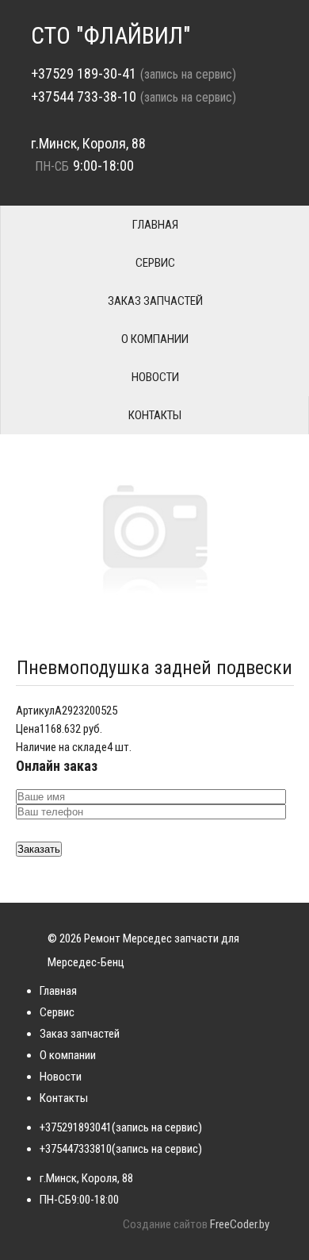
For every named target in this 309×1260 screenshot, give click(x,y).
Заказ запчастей (155, 301)
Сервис (155, 263)
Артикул (35, 710)
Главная (155, 225)
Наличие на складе (61, 747)
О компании (155, 339)
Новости (155, 377)
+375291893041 (76, 1127)
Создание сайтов (165, 1224)
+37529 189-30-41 (83, 73)
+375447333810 (76, 1149)
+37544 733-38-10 (83, 96)
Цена (28, 729)
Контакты (154, 415)
